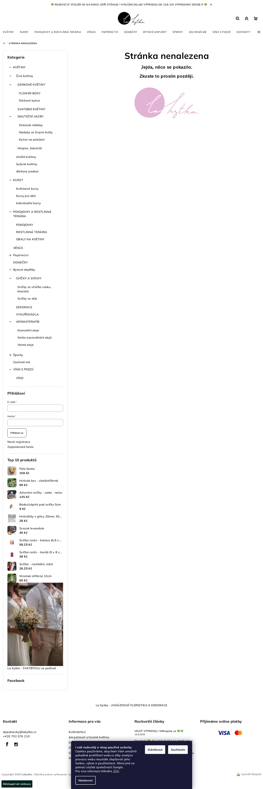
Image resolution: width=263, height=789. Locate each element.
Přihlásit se (16, 433)
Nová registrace (18, 442)
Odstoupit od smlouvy (17, 784)
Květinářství (77, 732)
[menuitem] (8, 32)
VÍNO (19, 378)
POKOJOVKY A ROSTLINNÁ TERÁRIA (32, 214)
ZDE (116, 771)
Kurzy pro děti (26, 196)
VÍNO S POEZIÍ (23, 369)
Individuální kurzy (28, 203)
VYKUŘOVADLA (27, 314)
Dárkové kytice (29, 100)
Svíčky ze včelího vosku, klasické (34, 289)
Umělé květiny (26, 157)
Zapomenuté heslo (20, 447)
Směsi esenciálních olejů (35, 337)
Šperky (18, 355)
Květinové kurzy (27, 188)
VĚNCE (18, 248)
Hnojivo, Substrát (30, 148)
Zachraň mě (21, 362)
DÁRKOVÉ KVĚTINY (31, 84)
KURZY (18, 180)
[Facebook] (7, 744)
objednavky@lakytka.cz (19, 732)
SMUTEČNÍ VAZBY (31, 116)
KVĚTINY (19, 67)
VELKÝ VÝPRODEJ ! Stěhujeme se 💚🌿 (158, 731)
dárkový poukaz (27, 171)
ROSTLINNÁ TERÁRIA (31, 232)
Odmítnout (155, 749)
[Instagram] (16, 744)
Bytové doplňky (24, 269)
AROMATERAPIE (28, 321)
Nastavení (85, 780)
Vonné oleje (26, 345)
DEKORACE (24, 307)
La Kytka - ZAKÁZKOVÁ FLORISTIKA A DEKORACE (131, 705)
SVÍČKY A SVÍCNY (28, 278)
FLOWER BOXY (29, 93)
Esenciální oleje (28, 330)
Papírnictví (20, 255)
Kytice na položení (32, 139)
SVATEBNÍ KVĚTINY (31, 109)
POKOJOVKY (24, 225)
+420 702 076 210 (16, 736)
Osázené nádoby (31, 125)
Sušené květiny (26, 164)
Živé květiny (24, 76)
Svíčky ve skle (27, 298)
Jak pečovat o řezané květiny (89, 737)
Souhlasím (178, 749)
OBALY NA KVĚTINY (30, 239)
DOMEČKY (20, 262)
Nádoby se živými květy (36, 132)
